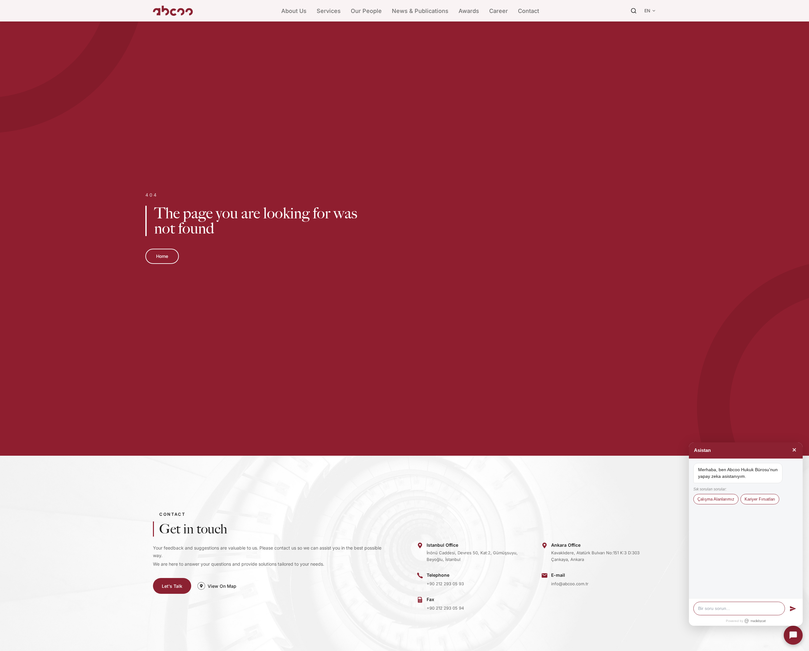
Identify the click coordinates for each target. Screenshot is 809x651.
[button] (793, 635)
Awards (469, 11)
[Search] (633, 10)
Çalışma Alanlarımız (715, 499)
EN (647, 10)
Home (162, 256)
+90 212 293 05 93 (445, 583)
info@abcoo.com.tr (569, 583)
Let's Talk (172, 586)
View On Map (222, 586)
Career (498, 11)
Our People (366, 11)
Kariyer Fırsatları (760, 499)
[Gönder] (793, 608)
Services (329, 11)
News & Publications (420, 11)
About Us (294, 11)
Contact (528, 11)
